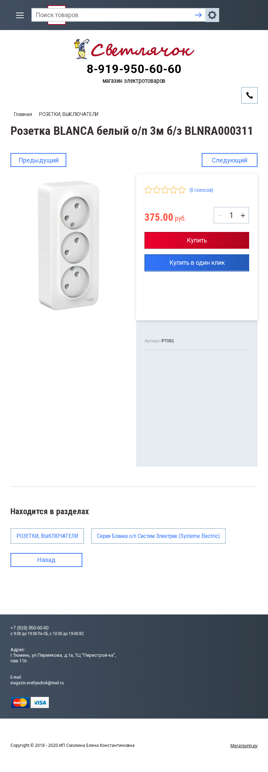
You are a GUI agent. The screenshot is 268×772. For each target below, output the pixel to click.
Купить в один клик (197, 262)
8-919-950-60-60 (134, 69)
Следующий (229, 160)
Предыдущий (38, 160)
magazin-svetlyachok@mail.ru (37, 682)
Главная (23, 114)
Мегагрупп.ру (244, 746)
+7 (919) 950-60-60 (29, 628)
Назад (46, 559)
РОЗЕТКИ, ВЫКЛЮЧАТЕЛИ (68, 114)
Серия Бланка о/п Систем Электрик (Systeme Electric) (158, 536)
